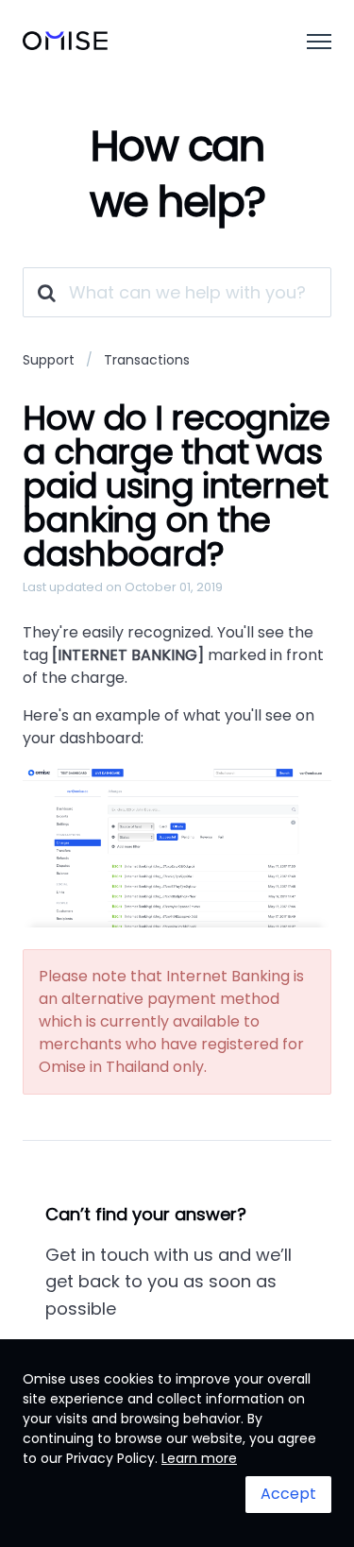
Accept (288, 1493)
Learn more (199, 1458)
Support (49, 359)
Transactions (147, 359)
